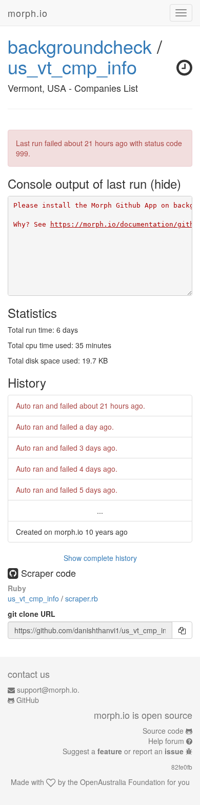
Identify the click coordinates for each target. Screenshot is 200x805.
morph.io (28, 12)
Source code (163, 731)
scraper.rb (81, 598)
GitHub (27, 700)
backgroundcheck (80, 46)
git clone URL (31, 614)
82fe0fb (181, 766)
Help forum (166, 741)
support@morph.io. (48, 690)
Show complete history (100, 558)
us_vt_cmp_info (72, 66)
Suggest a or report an (123, 751)
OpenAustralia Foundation (122, 782)
